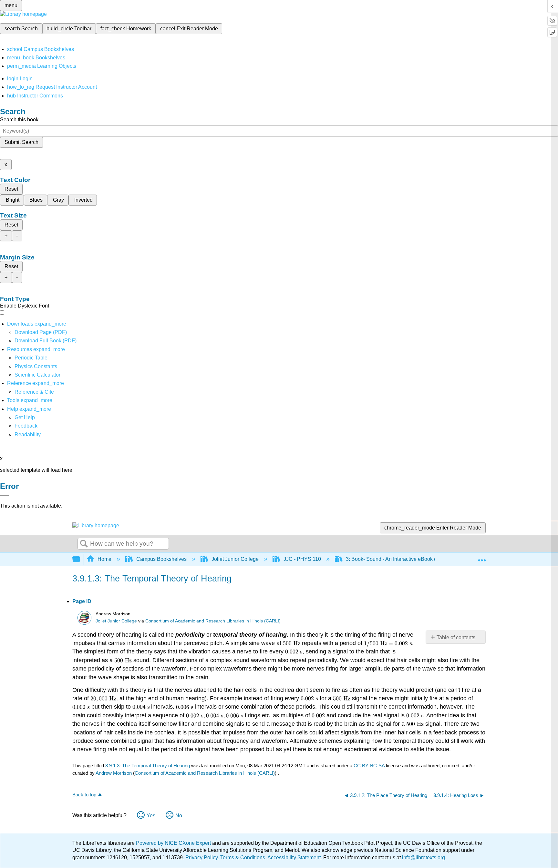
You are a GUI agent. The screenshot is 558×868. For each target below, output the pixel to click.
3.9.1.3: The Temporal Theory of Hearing (147, 765)
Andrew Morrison (114, 773)
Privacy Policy (201, 857)
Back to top (84, 794)
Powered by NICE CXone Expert (174, 843)
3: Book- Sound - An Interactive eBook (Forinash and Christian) (418, 559)
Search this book (19, 119)
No (178, 815)
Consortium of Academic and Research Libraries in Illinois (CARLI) (213, 621)
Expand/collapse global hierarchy (80, 559)
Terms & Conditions (242, 857)
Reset (11, 189)
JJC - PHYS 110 (302, 559)
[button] (26, 426)
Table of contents (456, 637)
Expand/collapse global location (482, 557)
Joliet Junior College (235, 559)
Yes (151, 815)
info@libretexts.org (423, 857)
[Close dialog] (4, 495)
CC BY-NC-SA (370, 765)
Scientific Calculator (37, 375)
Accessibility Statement (294, 857)
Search (84, 544)
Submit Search (21, 142)
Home (104, 559)
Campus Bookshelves (161, 559)
